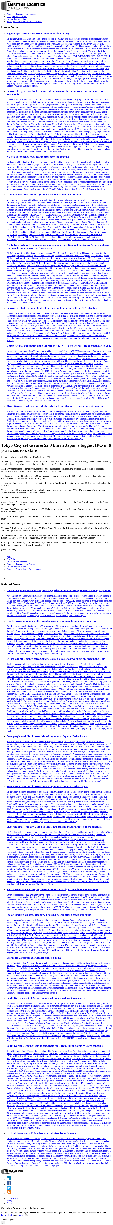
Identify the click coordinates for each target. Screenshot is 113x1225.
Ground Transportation (16, 19)
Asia (9, 557)
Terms (9, 1203)
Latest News (12, 1198)
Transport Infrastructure (17, 16)
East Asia (11, 559)
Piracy (9, 1201)
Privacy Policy (7, 1215)
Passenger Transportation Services (21, 14)
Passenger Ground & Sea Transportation (24, 21)
